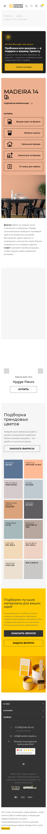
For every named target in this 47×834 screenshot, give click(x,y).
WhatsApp (23, 764)
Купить (23, 389)
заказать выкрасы (22, 448)
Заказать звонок (23, 633)
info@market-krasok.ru (25, 736)
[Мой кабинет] (36, 6)
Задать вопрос (23, 643)
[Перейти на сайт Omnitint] (29, 790)
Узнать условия (23, 67)
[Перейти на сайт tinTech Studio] (15, 790)
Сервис (7, 717)
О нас (6, 704)
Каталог (8, 710)
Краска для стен (23, 377)
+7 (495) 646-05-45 (24, 727)
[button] (6, 371)
